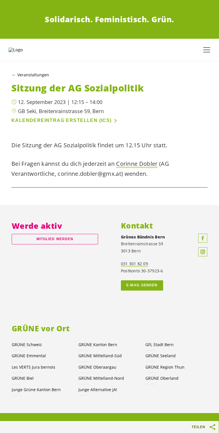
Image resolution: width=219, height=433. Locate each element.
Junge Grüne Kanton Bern (36, 389)
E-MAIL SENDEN (141, 285)
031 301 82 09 (134, 263)
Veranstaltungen (33, 75)
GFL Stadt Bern (159, 344)
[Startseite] (23, 50)
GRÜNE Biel (23, 378)
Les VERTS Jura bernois (33, 367)
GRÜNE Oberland (162, 378)
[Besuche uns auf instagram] (202, 251)
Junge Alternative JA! (97, 389)
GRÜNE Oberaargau (97, 367)
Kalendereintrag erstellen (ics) (61, 120)
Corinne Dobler (136, 164)
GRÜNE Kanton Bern (97, 344)
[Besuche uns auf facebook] (202, 238)
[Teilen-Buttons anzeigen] (212, 427)
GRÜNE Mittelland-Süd (100, 355)
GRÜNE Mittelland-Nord (101, 378)
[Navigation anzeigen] (206, 49)
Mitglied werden (54, 239)
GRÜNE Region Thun (164, 367)
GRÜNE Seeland (160, 355)
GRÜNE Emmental (29, 355)
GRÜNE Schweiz (27, 344)
